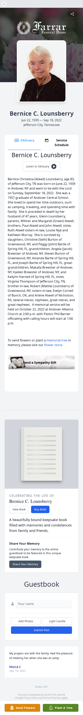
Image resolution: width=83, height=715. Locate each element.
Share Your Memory (25, 564)
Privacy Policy (30, 697)
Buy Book (40, 509)
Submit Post (41, 630)
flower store (53, 345)
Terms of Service (52, 697)
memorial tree (57, 340)
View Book (19, 509)
